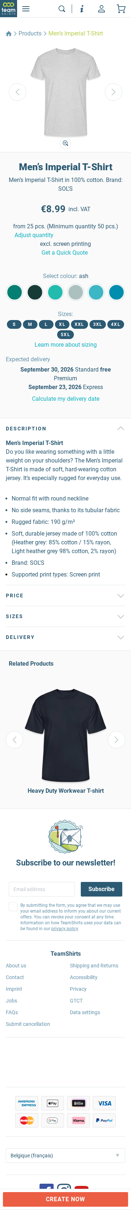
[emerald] (14, 292)
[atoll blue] (96, 292)
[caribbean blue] (55, 292)
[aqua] (116, 292)
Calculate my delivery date (65, 398)
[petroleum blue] (35, 292)
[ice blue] (75, 292)
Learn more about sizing (66, 344)
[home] (9, 34)
